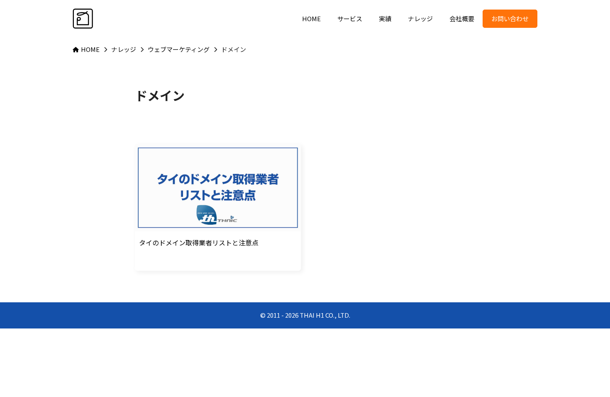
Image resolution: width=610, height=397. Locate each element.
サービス (349, 18)
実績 (385, 18)
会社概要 (461, 18)
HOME (311, 18)
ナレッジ (420, 18)
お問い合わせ (510, 18)
